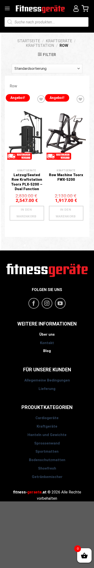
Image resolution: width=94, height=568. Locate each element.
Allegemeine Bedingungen (47, 380)
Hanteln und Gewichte (47, 435)
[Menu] (8, 8)
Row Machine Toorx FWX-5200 (66, 177)
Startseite (28, 41)
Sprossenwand (47, 443)
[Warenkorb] (85, 8)
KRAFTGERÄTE (59, 41)
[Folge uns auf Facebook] (33, 303)
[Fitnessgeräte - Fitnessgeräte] (40, 8)
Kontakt (47, 343)
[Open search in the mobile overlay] (46, 22)
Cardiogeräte (47, 418)
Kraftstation (40, 45)
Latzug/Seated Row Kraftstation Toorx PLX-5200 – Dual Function (26, 182)
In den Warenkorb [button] (26, 213)
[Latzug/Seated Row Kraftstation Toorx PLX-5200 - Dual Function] (27, 137)
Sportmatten (47, 451)
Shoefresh (47, 468)
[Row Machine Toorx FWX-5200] (66, 137)
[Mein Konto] (74, 8)
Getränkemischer (47, 477)
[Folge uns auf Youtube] (60, 303)
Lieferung (47, 389)
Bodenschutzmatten (47, 460)
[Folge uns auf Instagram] (47, 303)
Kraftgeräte (47, 426)
